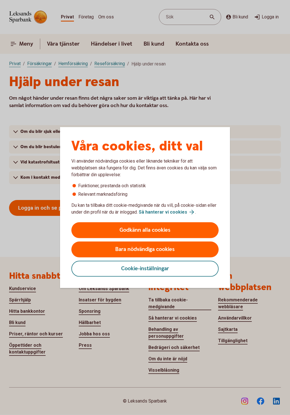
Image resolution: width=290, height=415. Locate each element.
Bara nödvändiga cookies (145, 249)
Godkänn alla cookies (145, 230)
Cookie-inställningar (145, 268)
